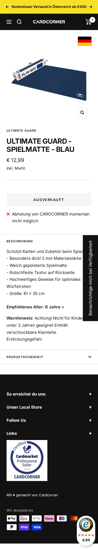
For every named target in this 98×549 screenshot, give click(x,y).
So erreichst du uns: (26, 394)
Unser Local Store (24, 407)
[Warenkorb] (88, 22)
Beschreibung (20, 241)
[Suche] (19, 21)
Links (12, 433)
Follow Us (16, 420)
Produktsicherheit (25, 357)
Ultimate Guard (21, 130)
